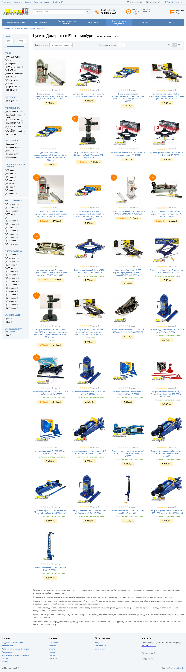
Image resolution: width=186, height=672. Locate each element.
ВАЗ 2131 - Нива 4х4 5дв (14, 128)
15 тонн (10, 174)
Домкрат (10, 101)
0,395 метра (12, 278)
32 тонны (10, 170)
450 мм (10, 268)
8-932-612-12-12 (108, 10)
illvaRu (181, 668)
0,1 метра (11, 228)
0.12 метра (11, 221)
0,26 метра (11, 208)
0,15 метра (11, 231)
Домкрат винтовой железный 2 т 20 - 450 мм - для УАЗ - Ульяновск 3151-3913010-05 (89, 155)
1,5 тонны (11, 183)
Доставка (38, 2)
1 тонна (10, 187)
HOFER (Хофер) (13, 67)
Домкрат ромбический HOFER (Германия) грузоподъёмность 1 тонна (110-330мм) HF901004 (166, 96)
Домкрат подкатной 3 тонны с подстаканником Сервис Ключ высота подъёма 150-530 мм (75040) (50, 272)
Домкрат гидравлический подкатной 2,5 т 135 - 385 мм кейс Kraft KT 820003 (167, 453)
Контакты (18, 2)
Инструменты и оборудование (23, 28)
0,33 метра (11, 308)
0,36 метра (11, 305)
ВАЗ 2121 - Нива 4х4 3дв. (14, 116)
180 (8, 322)
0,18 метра (11, 237)
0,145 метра (12, 211)
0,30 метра (11, 298)
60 (8, 335)
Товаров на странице (107, 45)
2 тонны (10, 194)
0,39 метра (11, 275)
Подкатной (11, 154)
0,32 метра (11, 255)
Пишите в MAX (108, 13)
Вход (97, 642)
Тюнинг (5, 661)
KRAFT (10, 70)
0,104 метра (12, 224)
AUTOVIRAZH (13, 57)
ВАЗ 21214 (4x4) (13, 123)
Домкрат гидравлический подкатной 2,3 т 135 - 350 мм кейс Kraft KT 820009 (128, 453)
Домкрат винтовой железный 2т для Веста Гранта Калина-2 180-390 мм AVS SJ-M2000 (167, 394)
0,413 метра (12, 281)
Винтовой (11, 144)
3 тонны (10, 190)
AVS (9, 60)
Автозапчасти (8, 646)
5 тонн (9, 180)
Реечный (10, 151)
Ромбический (12, 147)
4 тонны (10, 177)
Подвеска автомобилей (12, 642)
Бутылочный (12, 157)
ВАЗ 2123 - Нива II (14, 131)
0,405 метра (12, 261)
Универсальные (13, 112)
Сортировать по (41, 45)
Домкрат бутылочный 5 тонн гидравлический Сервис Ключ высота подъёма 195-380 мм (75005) (50, 213)
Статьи (52, 655)
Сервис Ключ (12, 87)
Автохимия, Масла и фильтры (15, 649)
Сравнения (100, 649)
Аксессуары (7, 652)
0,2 (8, 218)
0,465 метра (12, 258)
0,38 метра (11, 301)
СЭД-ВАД (11, 90)
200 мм (10, 214)
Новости (28, 2)
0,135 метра (12, 204)
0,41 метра (11, 295)
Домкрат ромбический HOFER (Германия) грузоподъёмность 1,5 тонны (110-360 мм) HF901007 (128, 272)
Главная (5, 28)
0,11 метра (11, 244)
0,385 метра (12, 285)
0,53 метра (11, 291)
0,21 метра (11, 241)
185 (8, 319)
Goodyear (11, 64)
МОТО (5, 658)
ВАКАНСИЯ (58, 2)
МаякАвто (11, 80)
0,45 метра (11, 271)
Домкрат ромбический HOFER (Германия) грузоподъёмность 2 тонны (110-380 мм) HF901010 (89, 332)
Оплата (47, 2)
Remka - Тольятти (14, 74)
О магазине (6, 2)
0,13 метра (11, 234)
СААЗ (9, 84)
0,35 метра (11, 288)
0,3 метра (11, 265)
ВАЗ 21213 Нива (14, 120)
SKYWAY (11, 77)
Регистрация (100, 646)
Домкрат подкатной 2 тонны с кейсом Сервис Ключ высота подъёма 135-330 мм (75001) (166, 213)
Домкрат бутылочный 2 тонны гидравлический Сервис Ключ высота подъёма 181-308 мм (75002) (50, 96)
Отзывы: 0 (55, 90)
